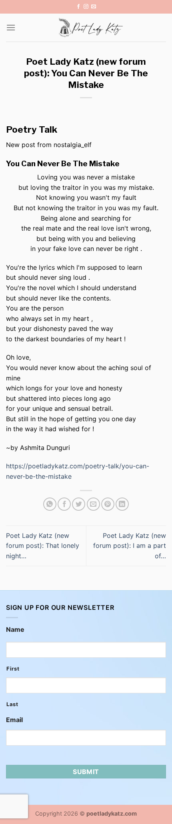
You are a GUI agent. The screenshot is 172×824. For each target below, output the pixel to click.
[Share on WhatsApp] (49, 504)
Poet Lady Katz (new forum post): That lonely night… (42, 545)
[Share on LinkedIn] (122, 504)
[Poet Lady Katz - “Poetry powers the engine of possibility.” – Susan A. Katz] (91, 28)
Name (15, 629)
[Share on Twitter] (78, 504)
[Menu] (11, 27)
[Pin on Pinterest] (107, 504)
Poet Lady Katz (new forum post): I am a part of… (129, 545)
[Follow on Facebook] (78, 7)
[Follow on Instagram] (86, 7)
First (12, 668)
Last (12, 704)
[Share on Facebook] (64, 504)
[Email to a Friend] (93, 504)
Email (14, 720)
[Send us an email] (93, 7)
